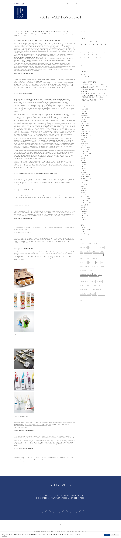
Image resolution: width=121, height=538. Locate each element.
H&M (97, 262)
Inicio (39, 4)
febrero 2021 (84, 115)
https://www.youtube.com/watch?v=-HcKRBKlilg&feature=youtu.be (35, 173)
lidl (95, 274)
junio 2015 (84, 209)
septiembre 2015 (86, 203)
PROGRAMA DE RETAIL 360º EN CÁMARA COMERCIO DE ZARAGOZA (92, 99)
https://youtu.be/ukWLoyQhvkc (24, 448)
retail (65, 34)
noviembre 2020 (85, 117)
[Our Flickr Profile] (73, 511)
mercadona (60, 34)
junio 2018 (84, 137)
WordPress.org (85, 234)
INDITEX (102, 266)
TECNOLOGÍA (91, 293)
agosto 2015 (84, 205)
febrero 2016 (84, 193)
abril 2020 (83, 119)
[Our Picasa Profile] (78, 511)
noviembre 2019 (85, 123)
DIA (81, 251)
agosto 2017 (84, 156)
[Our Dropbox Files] (65, 511)
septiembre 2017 (86, 154)
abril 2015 (83, 213)
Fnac (101, 259)
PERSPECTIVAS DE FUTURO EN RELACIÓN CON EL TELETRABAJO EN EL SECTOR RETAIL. (94, 96)
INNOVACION (83, 270)
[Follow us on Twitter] (44, 511)
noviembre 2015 (85, 199)
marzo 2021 (84, 113)
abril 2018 (83, 142)
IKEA (102, 262)
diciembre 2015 (85, 197)
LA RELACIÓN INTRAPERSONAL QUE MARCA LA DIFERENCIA (94, 90)
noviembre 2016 (85, 174)
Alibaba (33, 34)
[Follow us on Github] (52, 511)
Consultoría (64, 4)
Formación (74, 4)
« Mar (81, 66)
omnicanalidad (94, 278)
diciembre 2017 (85, 148)
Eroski (82, 259)
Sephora (70, 34)
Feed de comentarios (87, 232)
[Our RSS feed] (56, 511)
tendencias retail (85, 297)
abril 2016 (83, 188)
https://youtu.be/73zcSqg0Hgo (22, 232)
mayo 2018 (84, 139)
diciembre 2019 (85, 121)
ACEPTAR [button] (107, 535)
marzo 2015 (84, 215)
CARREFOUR (44, 34)
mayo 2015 (84, 211)
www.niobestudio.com (81, 531)
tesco (19, 35)
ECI (81, 255)
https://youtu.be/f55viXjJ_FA (22, 205)
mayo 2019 (84, 127)
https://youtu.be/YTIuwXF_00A (23, 249)
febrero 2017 (84, 168)
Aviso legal (37, 531)
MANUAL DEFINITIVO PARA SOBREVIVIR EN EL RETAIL (42, 31)
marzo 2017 (84, 166)
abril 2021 (83, 111)
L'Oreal (92, 270)
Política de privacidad (47, 531)
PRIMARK (99, 282)
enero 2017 (84, 170)
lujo (100, 274)
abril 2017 (83, 164)
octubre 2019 (84, 125)
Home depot (52, 34)
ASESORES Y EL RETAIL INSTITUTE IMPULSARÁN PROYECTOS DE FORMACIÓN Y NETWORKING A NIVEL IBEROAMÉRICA (94, 86)
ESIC (88, 259)
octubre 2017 (84, 152)
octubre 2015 (84, 201)
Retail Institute (84, 289)
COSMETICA (101, 247)
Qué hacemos (48, 4)
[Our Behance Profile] (61, 511)
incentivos (95, 266)
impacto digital (84, 266)
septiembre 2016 (86, 178)
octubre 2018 (84, 133)
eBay (102, 251)
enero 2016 (84, 195)
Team (56, 4)
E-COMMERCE (94, 251)
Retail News (95, 4)
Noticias (83, 74)
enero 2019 (84, 129)
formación (83, 262)
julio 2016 (83, 182)
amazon (38, 34)
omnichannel (84, 282)
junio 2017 (84, 160)
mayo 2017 (84, 162)
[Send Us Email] (69, 511)
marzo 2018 (84, 144)
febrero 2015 (84, 217)
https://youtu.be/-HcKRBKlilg (23, 93)
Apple (95, 243)
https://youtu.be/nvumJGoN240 (23, 430)
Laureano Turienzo (86, 274)
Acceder (83, 228)
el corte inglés (98, 255)
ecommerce (88, 255)
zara (81, 301)
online (93, 282)
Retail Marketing (96, 289)
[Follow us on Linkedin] (48, 511)
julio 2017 (83, 158)
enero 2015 (84, 219)
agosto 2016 (84, 180)
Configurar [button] (115, 535)
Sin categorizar (85, 76)
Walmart (101, 297)
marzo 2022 (84, 109)
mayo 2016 (84, 186)
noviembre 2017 (85, 150)
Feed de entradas (86, 230)
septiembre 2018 (86, 135)
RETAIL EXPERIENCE (97, 285)
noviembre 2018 (85, 131)
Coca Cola (92, 247)
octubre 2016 (84, 176)
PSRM (81, 285)
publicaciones (85, 4)
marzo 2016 (84, 191)
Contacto (104, 4)
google (91, 262)
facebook (94, 259)
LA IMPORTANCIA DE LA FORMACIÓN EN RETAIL (94, 93)
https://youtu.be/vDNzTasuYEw (24, 190)
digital (87, 251)
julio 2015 (83, 207)
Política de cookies (59, 531)
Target (15, 35)
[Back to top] (60, 526)
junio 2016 (84, 184)
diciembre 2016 (85, 172)
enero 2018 (84, 146)
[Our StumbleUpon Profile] (82, 511)
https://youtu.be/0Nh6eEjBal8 (23, 218)
